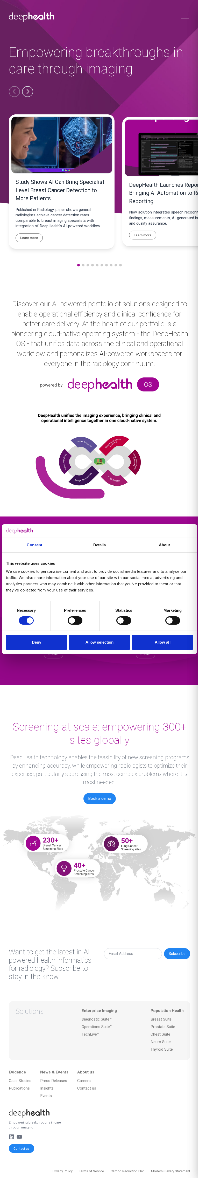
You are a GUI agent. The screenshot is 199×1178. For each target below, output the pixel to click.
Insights (47, 1088)
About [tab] (164, 545)
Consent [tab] (34, 545)
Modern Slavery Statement (170, 1171)
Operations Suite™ (97, 1026)
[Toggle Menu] (185, 16)
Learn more (29, 238)
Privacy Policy (63, 1171)
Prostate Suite (163, 1026)
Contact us (21, 1149)
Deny (36, 642)
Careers (84, 1080)
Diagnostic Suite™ (97, 1019)
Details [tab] (99, 545)
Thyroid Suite (162, 1049)
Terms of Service (91, 1171)
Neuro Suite (161, 1041)
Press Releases (53, 1080)
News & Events (54, 1072)
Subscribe (177, 953)
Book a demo (99, 798)
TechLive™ (91, 1034)
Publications (19, 1088)
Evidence (17, 1072)
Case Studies (20, 1080)
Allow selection (100, 642)
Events (46, 1095)
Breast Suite (161, 1019)
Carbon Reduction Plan (128, 1171)
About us (85, 1072)
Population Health (167, 1010)
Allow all (162, 642)
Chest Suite (160, 1034)
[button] (14, 91)
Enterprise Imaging (99, 1010)
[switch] (75, 620)
